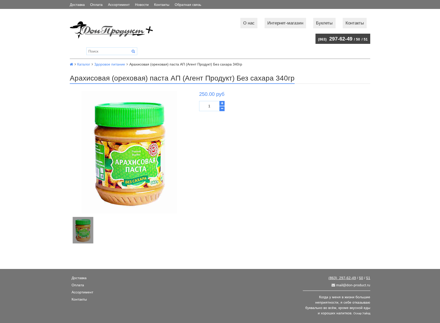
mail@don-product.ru (352, 285)
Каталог (83, 64)
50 (358, 39)
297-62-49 (335, 39)
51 (366, 39)
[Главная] (71, 64)
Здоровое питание (109, 64)
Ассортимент (119, 4)
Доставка (77, 4)
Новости (142, 4)
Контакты (161, 4)
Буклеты (324, 23)
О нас (249, 23)
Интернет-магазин (285, 23)
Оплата (96, 4)
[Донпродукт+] (116, 30)
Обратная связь (188, 4)
